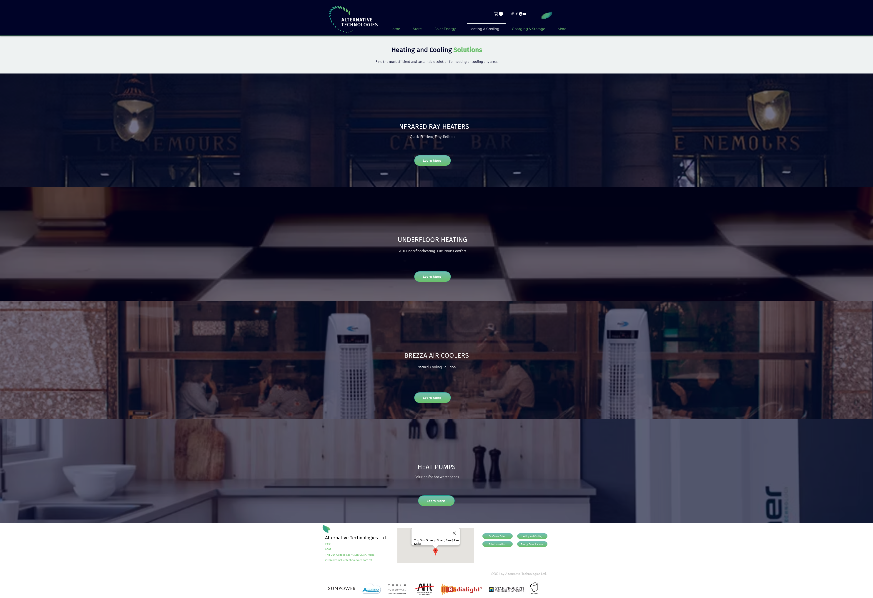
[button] (499, 14)
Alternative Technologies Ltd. (356, 538)
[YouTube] (524, 14)
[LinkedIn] (520, 14)
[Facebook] (517, 14)
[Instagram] (513, 14)
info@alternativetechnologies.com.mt (348, 560)
